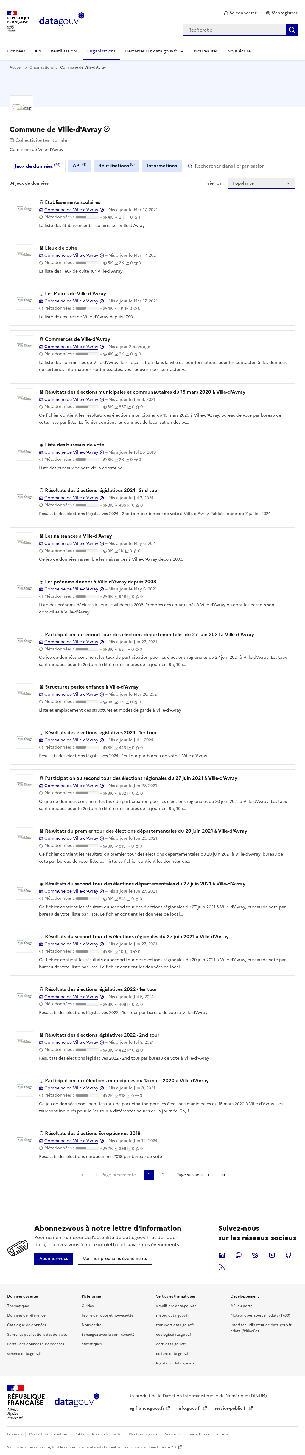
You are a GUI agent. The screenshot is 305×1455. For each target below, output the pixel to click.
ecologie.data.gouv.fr (174, 1334)
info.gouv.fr (189, 1408)
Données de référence (26, 1315)
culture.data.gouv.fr (173, 1353)
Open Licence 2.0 (162, 1447)
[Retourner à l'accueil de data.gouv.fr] (61, 20)
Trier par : (216, 183)
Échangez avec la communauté (108, 1334)
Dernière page (223, 1175)
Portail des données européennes (35, 1344)
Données (16, 51)
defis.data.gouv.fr (171, 1344)
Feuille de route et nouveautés (107, 1315)
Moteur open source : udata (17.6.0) (260, 1315)
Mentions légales (143, 1434)
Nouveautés (206, 51)
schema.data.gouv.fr (24, 1353)
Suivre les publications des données (37, 1334)
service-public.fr (230, 1408)
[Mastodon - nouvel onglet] (239, 1255)
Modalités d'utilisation (48, 1434)
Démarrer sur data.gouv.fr (151, 51)
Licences (14, 1434)
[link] (240, 13)
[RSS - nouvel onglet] (222, 1267)
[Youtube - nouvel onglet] (272, 1255)
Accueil (16, 67)
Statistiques (92, 1344)
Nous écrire (239, 51)
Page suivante (190, 1175)
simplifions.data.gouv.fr (176, 1306)
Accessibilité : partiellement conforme (197, 1434)
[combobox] (240, 30)
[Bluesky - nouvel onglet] (255, 1255)
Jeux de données (37, 166)
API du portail (242, 1306)
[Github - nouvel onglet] (289, 1255)
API (38, 51)
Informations (162, 165)
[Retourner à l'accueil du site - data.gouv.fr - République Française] (77, 1402)
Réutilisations (64, 51)
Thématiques (18, 1306)
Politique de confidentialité (97, 1434)
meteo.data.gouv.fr (172, 1315)
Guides (88, 1306)
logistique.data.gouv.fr (175, 1363)
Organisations (101, 51)
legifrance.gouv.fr (146, 1408)
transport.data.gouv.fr (175, 1325)
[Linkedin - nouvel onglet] (222, 1255)
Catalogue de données (26, 1325)
